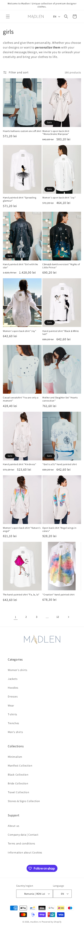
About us (13, 826)
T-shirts (12, 714)
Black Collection (18, 774)
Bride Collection (18, 783)
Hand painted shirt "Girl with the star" (20, 266)
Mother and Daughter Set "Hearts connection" (60, 399)
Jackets (12, 679)
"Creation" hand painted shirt (58, 594)
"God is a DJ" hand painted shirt (59, 464)
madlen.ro (35, 921)
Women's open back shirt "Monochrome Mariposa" (55, 133)
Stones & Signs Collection (24, 801)
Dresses (13, 696)
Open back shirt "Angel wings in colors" (59, 529)
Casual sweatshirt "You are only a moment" (20, 399)
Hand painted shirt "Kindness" (19, 464)
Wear (11, 705)
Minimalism (15, 756)
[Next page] (68, 617)
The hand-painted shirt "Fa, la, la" (21, 594)
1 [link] (15, 617)
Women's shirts (17, 670)
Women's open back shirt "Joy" (59, 197)
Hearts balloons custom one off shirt (22, 131)
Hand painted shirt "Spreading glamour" (19, 199)
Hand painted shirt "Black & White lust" (60, 332)
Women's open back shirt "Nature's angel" (22, 529)
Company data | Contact (23, 834)
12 (57, 617)
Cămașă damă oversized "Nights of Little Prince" (61, 266)
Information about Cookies (25, 852)
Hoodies (13, 687)
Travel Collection (18, 792)
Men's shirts (15, 732)
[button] (8, 16)
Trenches (13, 723)
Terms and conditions (21, 843)
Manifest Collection (20, 765)
